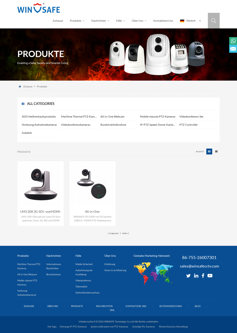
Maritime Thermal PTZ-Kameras (79, 116)
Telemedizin (81, 286)
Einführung (109, 264)
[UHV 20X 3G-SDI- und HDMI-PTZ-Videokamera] (40, 184)
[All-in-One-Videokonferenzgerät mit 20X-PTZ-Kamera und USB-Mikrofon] (92, 184)
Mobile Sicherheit (84, 264)
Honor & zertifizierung (115, 270)
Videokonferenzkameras (75, 124)
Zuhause (58, 20)
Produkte (75, 20)
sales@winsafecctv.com (199, 266)
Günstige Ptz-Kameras (143, 326)
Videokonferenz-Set (191, 116)
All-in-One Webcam (112, 116)
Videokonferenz (83, 280)
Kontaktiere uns (163, 20)
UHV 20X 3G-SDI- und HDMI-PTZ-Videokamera (40, 212)
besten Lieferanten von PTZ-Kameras (109, 326)
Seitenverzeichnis (170, 306)
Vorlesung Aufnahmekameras (39, 124)
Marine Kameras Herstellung (173, 326)
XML (112, 310)
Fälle (119, 20)
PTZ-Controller (188, 124)
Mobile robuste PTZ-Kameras (157, 116)
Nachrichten (98, 20)
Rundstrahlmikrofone (113, 124)
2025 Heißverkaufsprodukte (39, 116)
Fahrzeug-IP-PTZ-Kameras (73, 326)
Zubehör (27, 132)
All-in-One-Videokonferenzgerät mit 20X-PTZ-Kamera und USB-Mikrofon (92, 212)
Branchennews (53, 274)
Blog (198, 306)
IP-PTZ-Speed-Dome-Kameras (158, 124)
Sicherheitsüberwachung (87, 292)
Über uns (137, 20)
